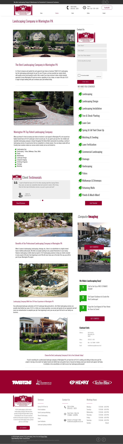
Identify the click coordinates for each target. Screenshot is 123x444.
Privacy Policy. (44, 437)
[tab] (40, 200)
